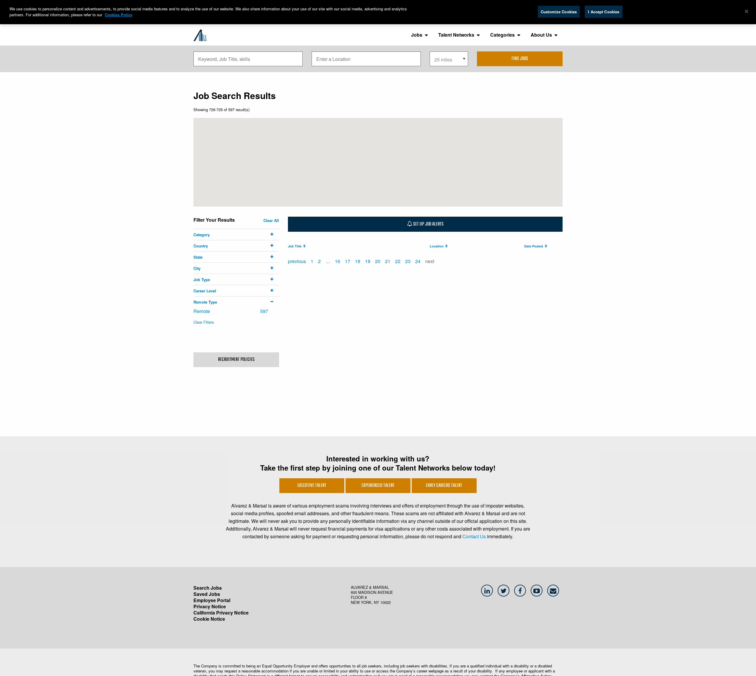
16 (337, 261)
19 (367, 261)
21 (387, 261)
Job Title (295, 246)
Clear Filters (203, 322)
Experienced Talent (378, 485)
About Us (541, 34)
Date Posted (534, 246)
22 (397, 261)
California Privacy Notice (221, 612)
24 (418, 261)
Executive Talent (311, 485)
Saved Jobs (206, 594)
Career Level (204, 290)
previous (297, 261)
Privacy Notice (209, 606)
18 (357, 261)
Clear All (271, 220)
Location (437, 246)
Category (201, 234)
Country (200, 245)
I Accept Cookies (603, 11)
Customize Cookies (559, 11)
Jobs (416, 34)
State (198, 257)
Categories (502, 34)
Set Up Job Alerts (428, 224)
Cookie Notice (209, 618)
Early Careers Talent (444, 485)
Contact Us (474, 536)
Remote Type (205, 301)
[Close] (746, 11)
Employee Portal (211, 600)
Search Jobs (207, 587)
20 (377, 261)
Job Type (201, 279)
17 (347, 261)
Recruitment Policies (236, 360)
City (197, 268)
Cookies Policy (118, 14)
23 (407, 261)
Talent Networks (456, 34)
